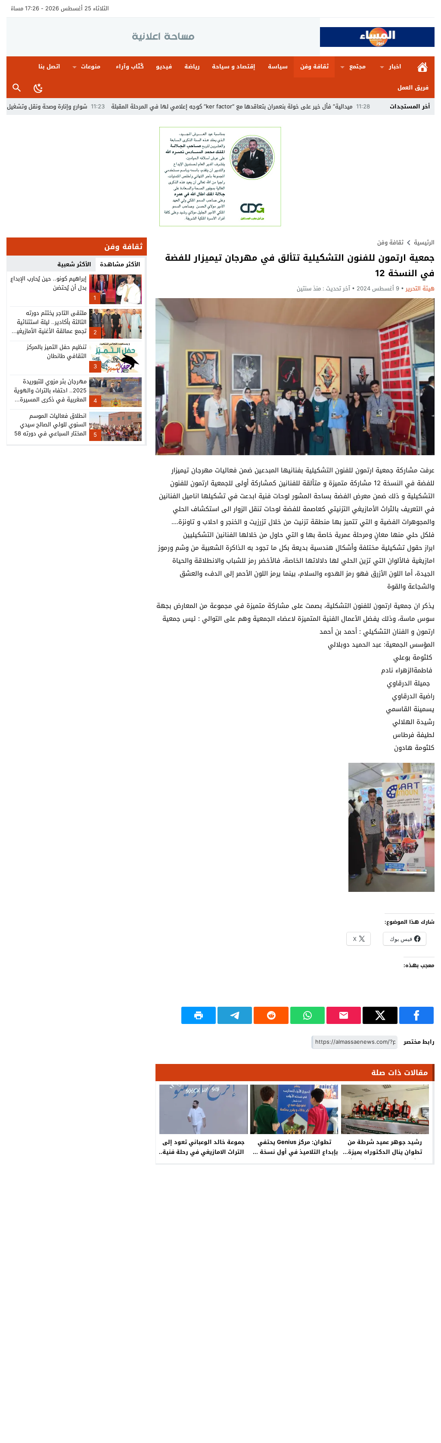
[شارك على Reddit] (271, 1015)
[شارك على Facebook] (416, 1015)
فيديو (164, 66)
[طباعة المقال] (198, 1015)
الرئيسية (422, 67)
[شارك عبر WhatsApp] (307, 1015)
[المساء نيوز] (377, 37)
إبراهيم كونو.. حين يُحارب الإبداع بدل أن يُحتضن (48, 283)
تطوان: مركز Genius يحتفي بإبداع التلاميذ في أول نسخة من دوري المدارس (294, 1152)
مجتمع (357, 66)
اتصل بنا (49, 66)
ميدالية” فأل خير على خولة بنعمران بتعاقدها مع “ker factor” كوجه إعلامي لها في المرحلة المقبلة (273, 106)
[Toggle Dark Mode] (38, 87)
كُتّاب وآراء (130, 66)
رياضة (192, 66)
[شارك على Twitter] (380, 1015)
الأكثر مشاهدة (120, 264)
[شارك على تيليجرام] (235, 1015)
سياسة (278, 66)
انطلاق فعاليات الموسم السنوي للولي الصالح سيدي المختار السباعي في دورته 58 (50, 424)
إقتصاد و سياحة (233, 66)
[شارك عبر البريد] (344, 1015)
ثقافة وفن (314, 66)
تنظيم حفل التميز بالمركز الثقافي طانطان (57, 351)
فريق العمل (413, 87)
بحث (16, 88)
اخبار (395, 66)
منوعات (90, 66)
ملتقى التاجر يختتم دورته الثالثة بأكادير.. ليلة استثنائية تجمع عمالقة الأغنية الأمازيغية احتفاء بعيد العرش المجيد (50, 326)
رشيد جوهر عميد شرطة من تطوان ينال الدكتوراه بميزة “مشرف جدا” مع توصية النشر (385, 1152)
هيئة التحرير (420, 288)
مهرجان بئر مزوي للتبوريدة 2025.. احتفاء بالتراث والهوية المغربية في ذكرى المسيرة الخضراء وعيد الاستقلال (50, 394)
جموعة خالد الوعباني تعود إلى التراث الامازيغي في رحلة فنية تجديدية (203, 1152)
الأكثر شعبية (74, 264)
